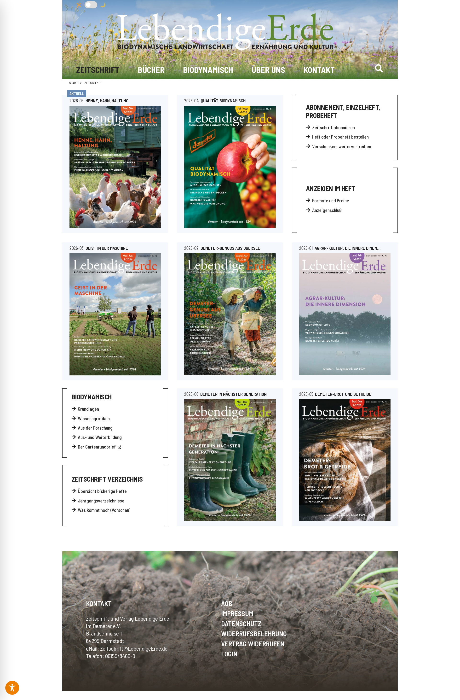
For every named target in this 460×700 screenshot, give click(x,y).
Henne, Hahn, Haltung (107, 100)
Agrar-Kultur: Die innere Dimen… (347, 248)
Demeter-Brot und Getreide (343, 394)
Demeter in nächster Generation (233, 394)
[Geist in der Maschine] (115, 314)
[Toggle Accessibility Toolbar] (12, 687)
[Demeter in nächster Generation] (230, 460)
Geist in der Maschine (107, 248)
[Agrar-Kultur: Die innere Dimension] (345, 314)
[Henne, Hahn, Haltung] (115, 167)
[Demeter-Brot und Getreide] (345, 460)
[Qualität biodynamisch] (230, 167)
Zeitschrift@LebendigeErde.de (133, 648)
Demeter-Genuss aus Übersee (230, 248)
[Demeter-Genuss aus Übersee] (230, 314)
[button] (379, 68)
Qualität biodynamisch (223, 100)
